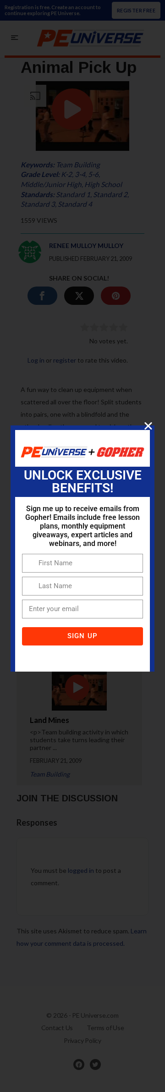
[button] (148, 425)
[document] (82, 546)
